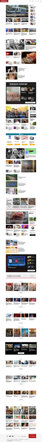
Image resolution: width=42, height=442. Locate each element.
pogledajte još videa (31, 270)
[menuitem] (38, 1)
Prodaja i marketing (12, 439)
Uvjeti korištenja (16, 439)
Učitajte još (21, 292)
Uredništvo (8, 439)
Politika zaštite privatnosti (21, 439)
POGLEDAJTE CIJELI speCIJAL (30, 102)
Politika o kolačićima (26, 439)
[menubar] (38, 1)
